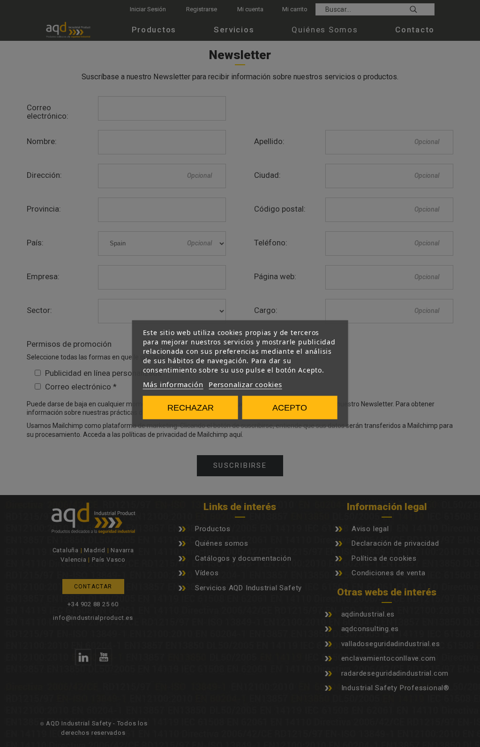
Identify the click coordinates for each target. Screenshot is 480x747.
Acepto (289, 407)
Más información (173, 384)
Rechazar (190, 407)
